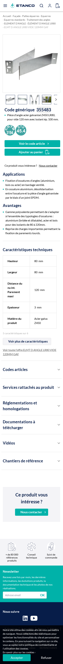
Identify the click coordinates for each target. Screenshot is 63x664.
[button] (56, 99)
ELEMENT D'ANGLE (15, 23)
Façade (16, 15)
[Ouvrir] (5, 5)
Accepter (17, 658)
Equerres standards (14, 19)
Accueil (7, 15)
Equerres (46, 15)
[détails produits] (59, 369)
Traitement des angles (38, 19)
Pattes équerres (30, 15)
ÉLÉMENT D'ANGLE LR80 (42, 23)
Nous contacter (48, 165)
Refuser (46, 658)
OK (42, 595)
